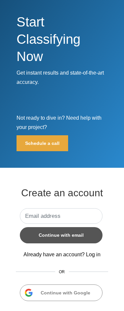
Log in (93, 254)
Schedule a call (42, 143)
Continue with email (61, 235)
